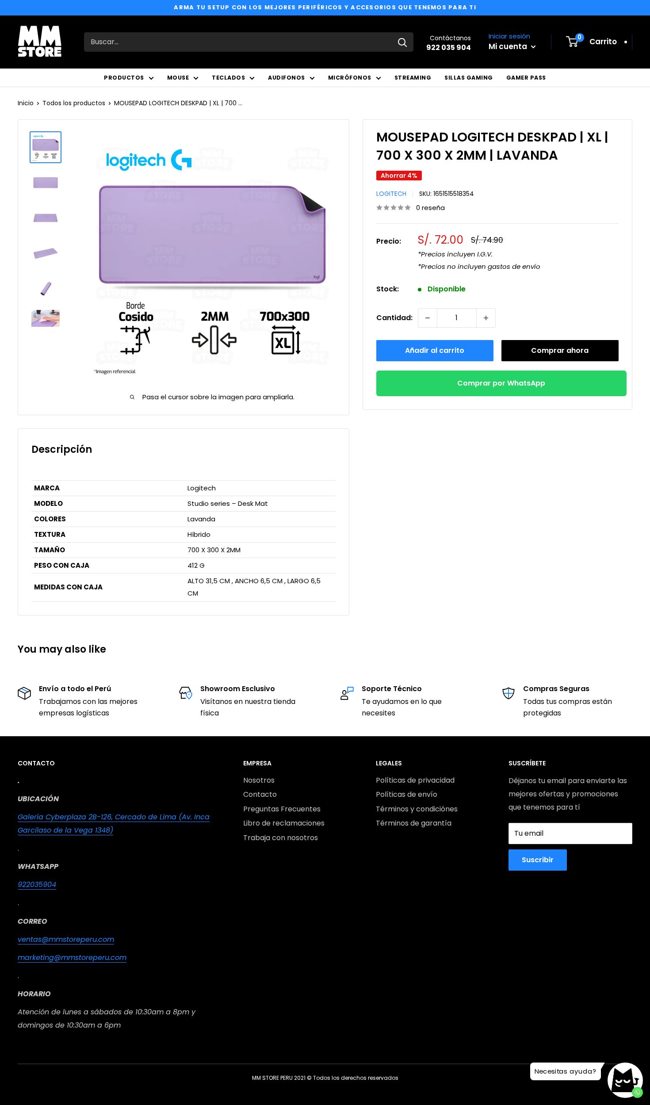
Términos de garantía (413, 823)
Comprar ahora (560, 350)
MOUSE (178, 77)
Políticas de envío (406, 794)
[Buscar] (402, 42)
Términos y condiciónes (417, 809)
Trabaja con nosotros (280, 838)
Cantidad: (394, 318)
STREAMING (413, 77)
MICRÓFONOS (349, 77)
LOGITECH (391, 193)
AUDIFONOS (286, 77)
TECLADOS (228, 77)
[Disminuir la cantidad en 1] (427, 318)
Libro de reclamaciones (284, 823)
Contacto (260, 794)
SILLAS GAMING (468, 77)
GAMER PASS (526, 77)
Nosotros (259, 780)
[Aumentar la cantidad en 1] (486, 318)
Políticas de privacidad (415, 780)
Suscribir (538, 860)
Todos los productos (73, 103)
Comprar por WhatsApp (501, 383)
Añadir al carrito (434, 350)
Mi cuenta (509, 46)
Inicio (26, 103)
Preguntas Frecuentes (282, 809)
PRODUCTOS (124, 77)
